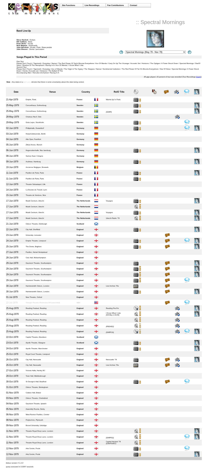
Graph (198, 77)
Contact (133, 5)
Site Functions (68, 5)
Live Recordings (92, 5)
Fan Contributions (115, 5)
